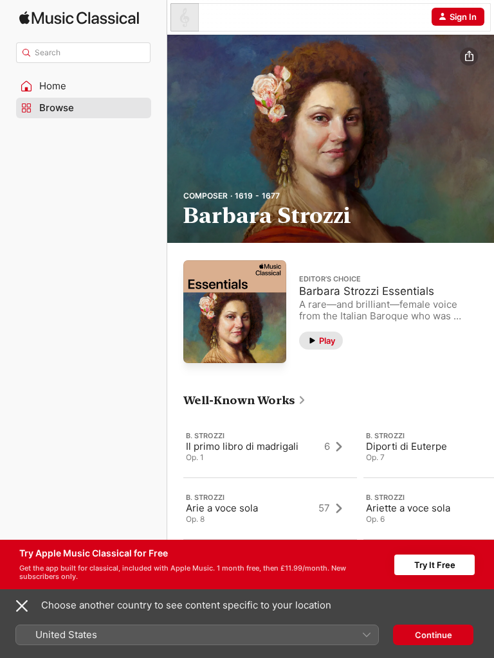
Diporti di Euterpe (406, 446)
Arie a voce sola (222, 508)
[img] (79, 17)
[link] (244, 400)
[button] (84, 86)
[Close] (22, 606)
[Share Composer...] (469, 57)
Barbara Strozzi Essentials (366, 291)
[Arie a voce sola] (270, 508)
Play (327, 340)
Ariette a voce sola (408, 508)
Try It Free (434, 565)
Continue (433, 635)
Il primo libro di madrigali (242, 446)
